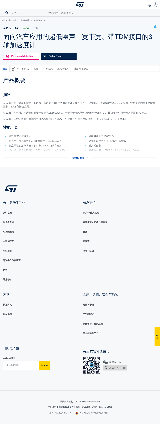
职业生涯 (7, 251)
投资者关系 (8, 222)
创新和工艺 (8, 241)
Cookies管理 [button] (105, 407)
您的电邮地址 (9, 358)
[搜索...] (6, 12)
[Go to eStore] (150, 5)
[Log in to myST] (156, 4)
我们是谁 (7, 212)
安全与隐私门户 (90, 333)
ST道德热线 (89, 314)
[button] (4, 4)
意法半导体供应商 (12, 260)
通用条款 (7, 279)
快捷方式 (7, 304)
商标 (78, 407)
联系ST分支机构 (91, 212)
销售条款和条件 (66, 407)
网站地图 (7, 314)
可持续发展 (8, 231)
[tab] (4, 68)
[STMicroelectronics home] (80, 4)
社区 (85, 231)
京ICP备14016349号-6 (60, 412)
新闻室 (86, 241)
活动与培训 (88, 251)
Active (26, 28)
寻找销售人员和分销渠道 (95, 222)
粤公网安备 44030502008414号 (95, 412)
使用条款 (52, 407)
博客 (5, 270)
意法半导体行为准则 (93, 323)
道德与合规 (88, 304)
